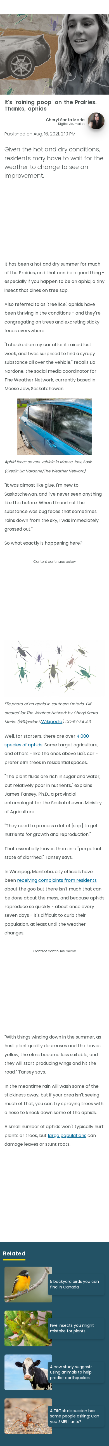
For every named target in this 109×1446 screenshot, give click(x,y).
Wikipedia (51, 721)
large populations (67, 1135)
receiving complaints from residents (57, 880)
